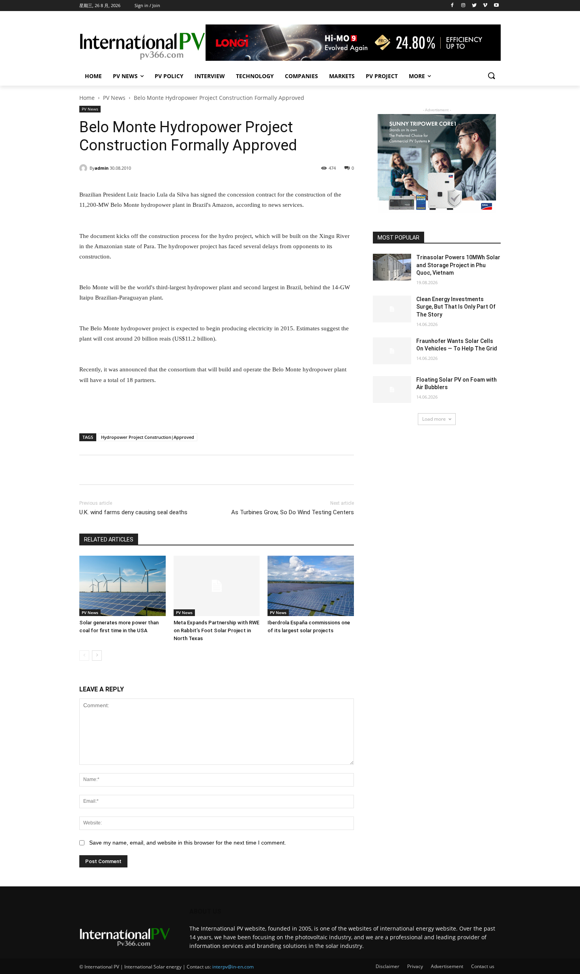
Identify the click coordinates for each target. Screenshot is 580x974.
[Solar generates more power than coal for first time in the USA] (122, 586)
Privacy (415, 966)
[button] (491, 76)
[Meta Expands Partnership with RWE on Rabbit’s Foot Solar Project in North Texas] (217, 586)
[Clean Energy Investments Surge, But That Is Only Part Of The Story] (392, 309)
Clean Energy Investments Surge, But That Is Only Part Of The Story (456, 307)
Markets (342, 76)
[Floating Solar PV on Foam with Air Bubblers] (392, 389)
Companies (301, 76)
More (417, 76)
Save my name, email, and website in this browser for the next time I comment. (187, 842)
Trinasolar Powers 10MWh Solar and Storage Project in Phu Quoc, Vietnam (458, 265)
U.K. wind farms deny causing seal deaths (133, 512)
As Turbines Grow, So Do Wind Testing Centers (292, 512)
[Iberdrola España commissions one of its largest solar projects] (311, 586)
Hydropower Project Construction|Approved (147, 437)
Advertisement (447, 966)
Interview (210, 76)
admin (102, 168)
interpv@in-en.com (233, 966)
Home (93, 76)
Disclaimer (387, 966)
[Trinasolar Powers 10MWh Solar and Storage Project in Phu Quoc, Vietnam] (392, 267)
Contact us (482, 966)
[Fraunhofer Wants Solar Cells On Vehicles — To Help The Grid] (392, 350)
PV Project (382, 76)
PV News (125, 76)
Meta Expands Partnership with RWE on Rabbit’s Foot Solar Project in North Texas (216, 630)
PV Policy (169, 76)
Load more (434, 419)
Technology (255, 76)
